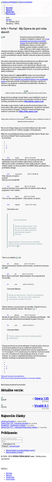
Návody (9, 10)
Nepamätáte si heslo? (14, 452)
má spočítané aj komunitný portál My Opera (34, 41)
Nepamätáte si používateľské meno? (20, 450)
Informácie (10, 14)
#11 (8, 196)
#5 (8, 325)
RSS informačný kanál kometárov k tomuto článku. (21, 378)
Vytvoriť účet (14, 446)
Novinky (9, 8)
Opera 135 (42, 398)
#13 (8, 174)
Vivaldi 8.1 (41, 405)
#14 (8, 158)
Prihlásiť (5, 446)
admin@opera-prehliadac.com (13, 464)
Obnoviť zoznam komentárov (12, 376)
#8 (8, 274)
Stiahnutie (10, 12)
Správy (9, 20)
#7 (8, 284)
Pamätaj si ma (9, 444)
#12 (8, 186)
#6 (8, 315)
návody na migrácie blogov (25, 79)
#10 (8, 205)
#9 (8, 264)
